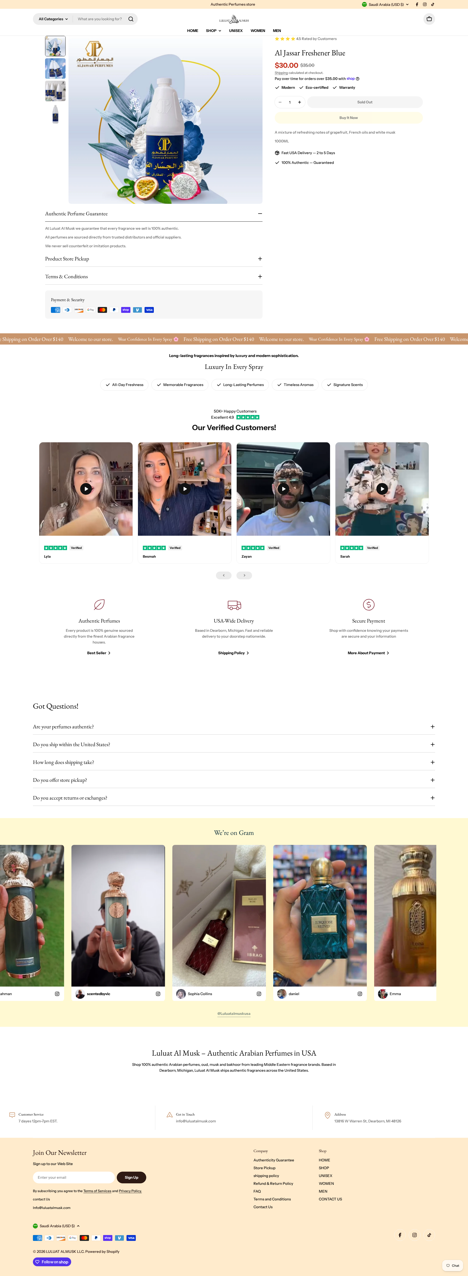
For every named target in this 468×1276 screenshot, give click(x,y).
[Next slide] (244, 575)
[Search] (131, 19)
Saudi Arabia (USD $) (386, 4)
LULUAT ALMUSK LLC (65, 1251)
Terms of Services (97, 1191)
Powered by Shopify (102, 1251)
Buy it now (349, 117)
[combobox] (85, 19)
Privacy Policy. (130, 1191)
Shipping (281, 73)
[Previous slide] (224, 575)
